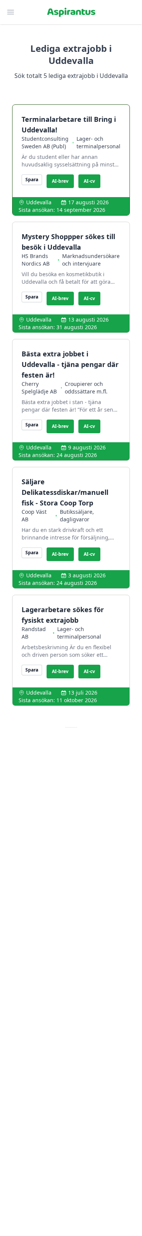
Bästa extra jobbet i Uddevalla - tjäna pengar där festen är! (70, 364)
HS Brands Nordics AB (36, 259)
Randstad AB (34, 632)
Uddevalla (38, 202)
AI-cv (89, 181)
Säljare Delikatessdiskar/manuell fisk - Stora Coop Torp (65, 492)
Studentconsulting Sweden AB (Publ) (45, 142)
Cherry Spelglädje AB (39, 387)
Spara (31, 179)
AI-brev (60, 181)
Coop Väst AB (34, 515)
